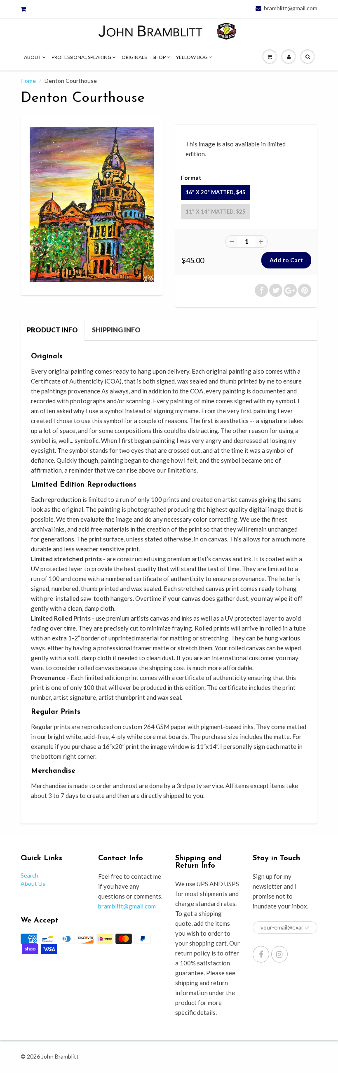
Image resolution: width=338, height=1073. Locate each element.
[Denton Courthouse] (92, 204)
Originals (134, 57)
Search (29, 875)
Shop (159, 57)
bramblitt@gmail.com (290, 8)
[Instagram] (279, 954)
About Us (33, 883)
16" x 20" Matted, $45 (215, 192)
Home (28, 80)
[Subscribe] (307, 927)
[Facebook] (261, 954)
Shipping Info (116, 330)
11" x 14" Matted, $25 (215, 211)
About (32, 57)
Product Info (52, 330)
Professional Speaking (81, 57)
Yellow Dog (192, 57)
